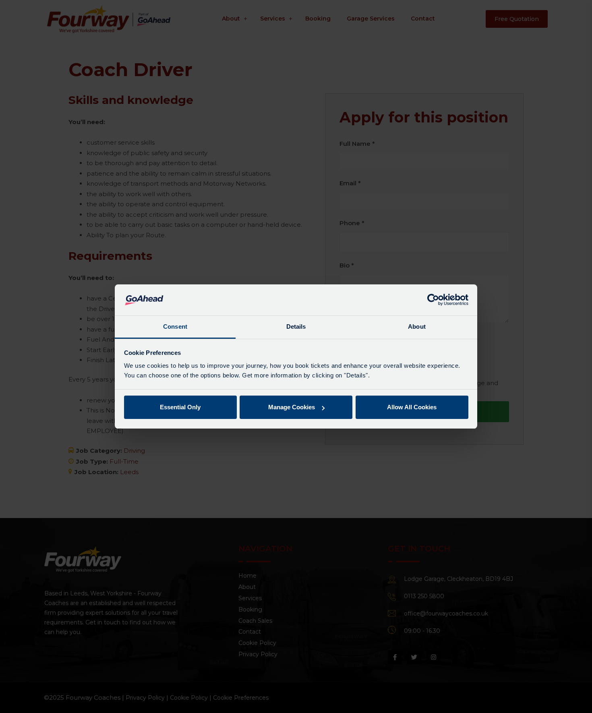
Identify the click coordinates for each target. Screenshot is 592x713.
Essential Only (180, 407)
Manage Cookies (291, 407)
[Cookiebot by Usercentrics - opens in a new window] (433, 300)
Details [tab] (296, 326)
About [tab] (417, 326)
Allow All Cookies (412, 407)
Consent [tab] (175, 326)
